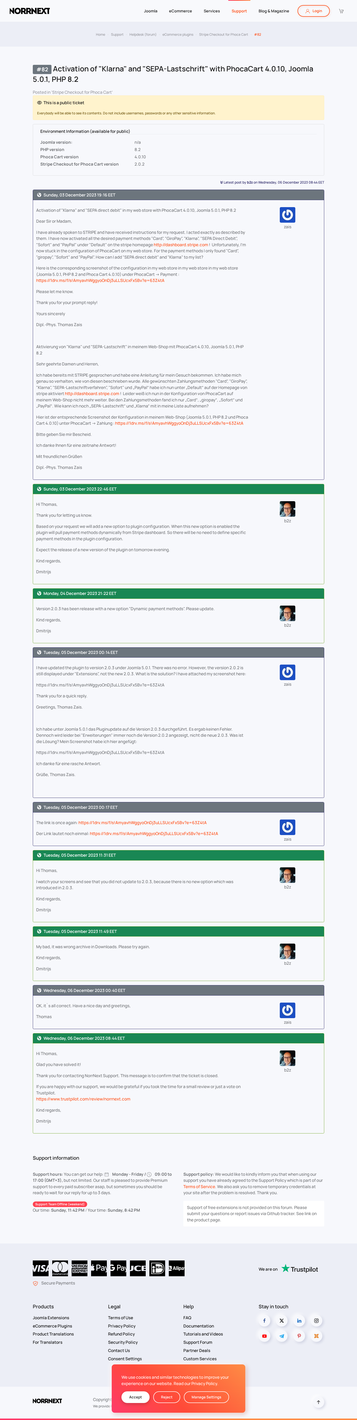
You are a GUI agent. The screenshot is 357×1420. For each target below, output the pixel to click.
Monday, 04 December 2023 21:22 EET (79, 593)
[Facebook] (264, 1321)
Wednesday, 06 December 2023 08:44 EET (84, 1038)
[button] (341, 11)
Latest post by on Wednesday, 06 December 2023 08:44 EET (273, 182)
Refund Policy (121, 1334)
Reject (166, 1397)
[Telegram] (282, 1336)
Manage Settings (206, 1397)
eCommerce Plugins (52, 1326)
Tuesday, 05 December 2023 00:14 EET (80, 652)
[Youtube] (264, 1336)
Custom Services (200, 1358)
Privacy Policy (122, 1326)
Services (212, 11)
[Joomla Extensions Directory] (316, 1336)
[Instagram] (316, 1321)
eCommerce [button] (180, 11)
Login (317, 10)
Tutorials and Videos (203, 1334)
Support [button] (239, 11)
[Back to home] (30, 11)
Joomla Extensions (51, 1317)
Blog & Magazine (274, 11)
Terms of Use (120, 1317)
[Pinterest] (299, 1336)
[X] (282, 1321)
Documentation (198, 1326)
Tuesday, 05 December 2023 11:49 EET (80, 931)
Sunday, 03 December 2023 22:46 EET (80, 489)
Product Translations (53, 1334)
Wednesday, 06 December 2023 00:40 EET (84, 990)
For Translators (47, 1342)
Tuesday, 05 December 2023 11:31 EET (79, 855)
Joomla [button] (150, 11)
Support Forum (197, 1342)
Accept (135, 1397)
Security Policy (123, 1342)
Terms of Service (199, 1186)
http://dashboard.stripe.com (181, 244)
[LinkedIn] (299, 1321)
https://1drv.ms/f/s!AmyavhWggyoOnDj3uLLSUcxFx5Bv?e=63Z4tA (100, 280)
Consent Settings (125, 1358)
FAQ (187, 1317)
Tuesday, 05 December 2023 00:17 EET (80, 807)
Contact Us (119, 1350)
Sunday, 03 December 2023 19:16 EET (79, 195)
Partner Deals (196, 1350)
